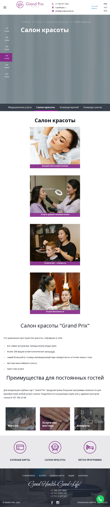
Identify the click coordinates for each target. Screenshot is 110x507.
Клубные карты (57, 475)
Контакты (83, 475)
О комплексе (28, 475)
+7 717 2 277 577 (59, 496)
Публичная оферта (86, 502)
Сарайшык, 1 (60, 7)
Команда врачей (69, 107)
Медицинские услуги (20, 107)
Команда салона (93, 107)
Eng (105, 11)
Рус (105, 4)
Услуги (42, 475)
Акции (71, 475)
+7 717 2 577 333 (59, 493)
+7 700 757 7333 (62, 4)
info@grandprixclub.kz (64, 11)
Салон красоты (45, 107)
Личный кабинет (95, 7)
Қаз (105, 7)
